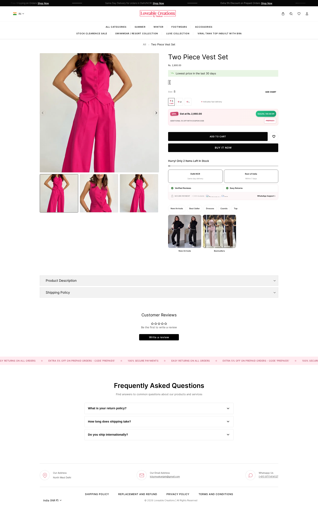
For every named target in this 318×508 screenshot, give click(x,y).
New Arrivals (177, 208)
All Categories (116, 27)
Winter (158, 27)
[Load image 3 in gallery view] (139, 193)
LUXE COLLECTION (177, 33)
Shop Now (35, 3)
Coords (224, 208)
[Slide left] (43, 113)
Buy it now (223, 147)
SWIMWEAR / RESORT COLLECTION (136, 33)
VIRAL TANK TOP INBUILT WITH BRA (220, 33)
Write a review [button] (159, 337)
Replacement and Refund (137, 494)
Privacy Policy (177, 494)
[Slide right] (156, 113)
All (144, 44)
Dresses (210, 208)
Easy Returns (236, 188)
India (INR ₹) (51, 500)
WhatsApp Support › (266, 196)
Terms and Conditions (216, 494)
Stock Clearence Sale (91, 33)
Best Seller (194, 208)
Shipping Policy (97, 494)
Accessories (203, 27)
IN (20, 13)
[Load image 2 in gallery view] (99, 193)
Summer (140, 27)
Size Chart (270, 92)
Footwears (179, 27)
